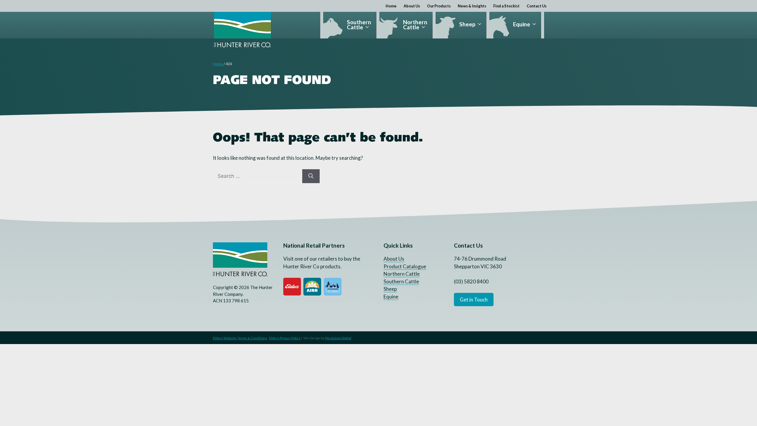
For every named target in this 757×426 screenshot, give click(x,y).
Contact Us (536, 6)
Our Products (439, 6)
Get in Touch (474, 299)
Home (391, 6)
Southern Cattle (359, 24)
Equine (521, 24)
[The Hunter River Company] (242, 29)
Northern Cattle (415, 24)
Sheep (467, 24)
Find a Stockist (506, 6)
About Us (412, 6)
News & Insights (472, 6)
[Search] (311, 176)
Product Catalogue (405, 266)
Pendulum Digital (338, 338)
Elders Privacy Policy (284, 338)
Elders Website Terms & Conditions (240, 338)
